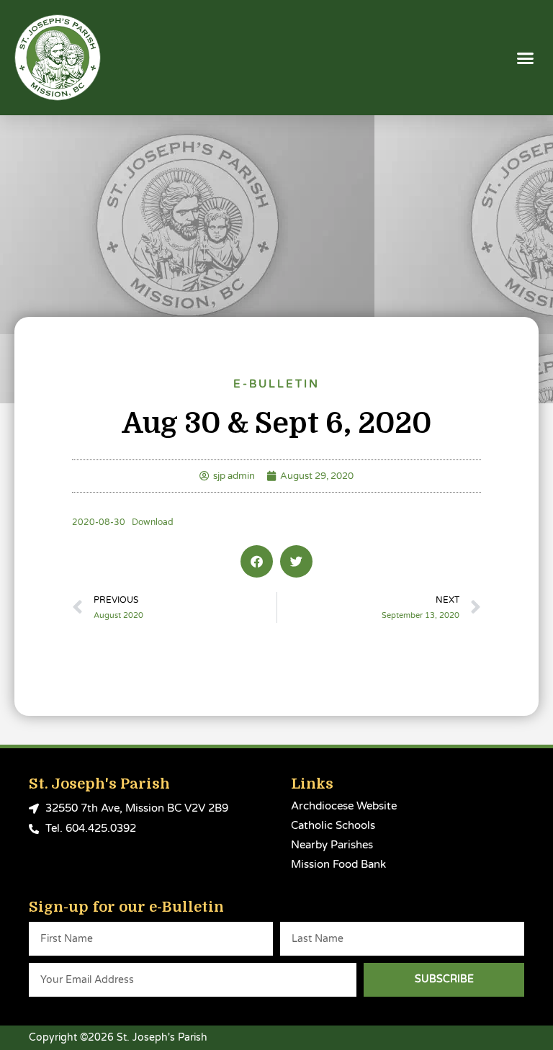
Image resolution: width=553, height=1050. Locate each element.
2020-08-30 (98, 522)
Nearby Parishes (332, 844)
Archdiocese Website (344, 805)
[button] (525, 57)
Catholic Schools (333, 825)
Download (153, 522)
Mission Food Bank (338, 864)
